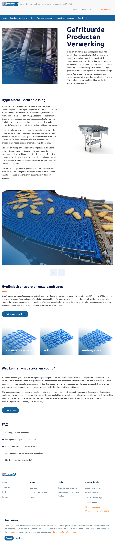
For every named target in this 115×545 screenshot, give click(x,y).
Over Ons (81, 18)
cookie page (12, 532)
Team (32, 498)
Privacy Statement (60, 532)
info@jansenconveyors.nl (98, 511)
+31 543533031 (105, 9)
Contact (83, 10)
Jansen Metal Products (39, 493)
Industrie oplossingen (65, 18)
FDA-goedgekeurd (14, 314)
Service (74, 10)
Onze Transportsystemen (68, 488)
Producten (6, 487)
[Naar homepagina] (10, 4)
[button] (53, 272)
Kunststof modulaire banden (22, 18)
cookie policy (75, 532)
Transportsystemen (45, 18)
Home (4, 18)
